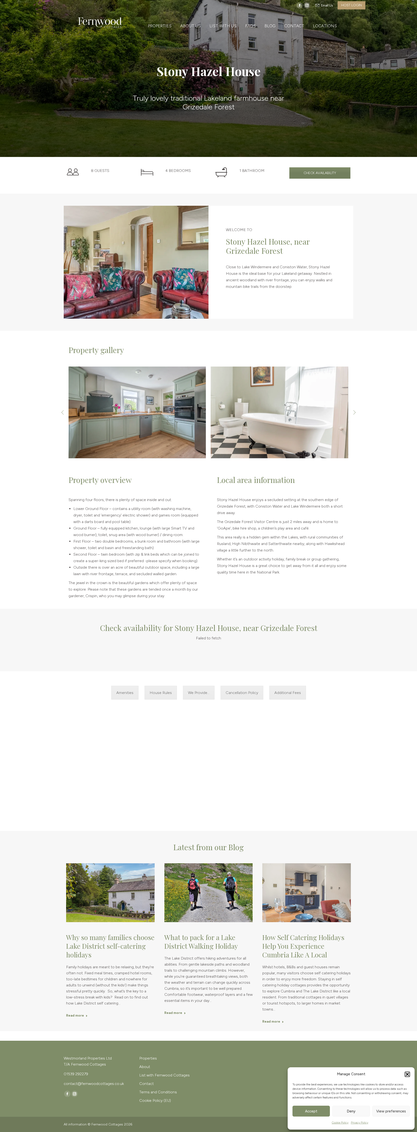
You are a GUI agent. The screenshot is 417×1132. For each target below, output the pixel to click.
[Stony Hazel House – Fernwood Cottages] (137, 412)
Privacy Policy (359, 1122)
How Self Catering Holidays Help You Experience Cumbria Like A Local (303, 946)
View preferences (391, 1111)
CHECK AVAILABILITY (320, 173)
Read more (75, 1015)
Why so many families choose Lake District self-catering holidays (110, 946)
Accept (311, 1111)
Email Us (327, 5)
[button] (407, 1074)
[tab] (125, 693)
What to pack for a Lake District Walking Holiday (201, 941)
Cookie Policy (340, 1122)
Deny (351, 1111)
